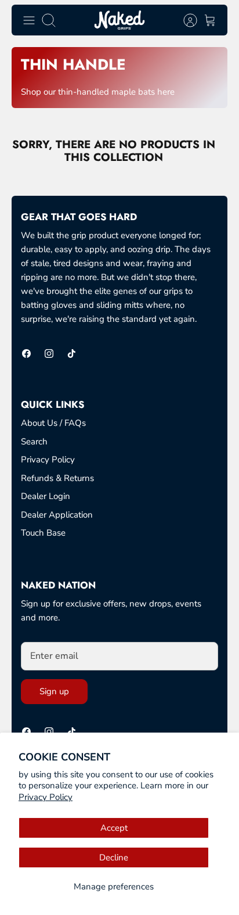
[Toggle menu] (29, 20)
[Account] (184, 20)
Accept (114, 828)
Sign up (54, 691)
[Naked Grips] (119, 20)
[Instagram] (49, 353)
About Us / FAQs (53, 423)
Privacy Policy (46, 797)
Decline (113, 857)
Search (34, 441)
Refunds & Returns (57, 478)
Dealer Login (45, 496)
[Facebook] (26, 353)
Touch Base (43, 533)
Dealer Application (57, 515)
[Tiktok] (71, 353)
